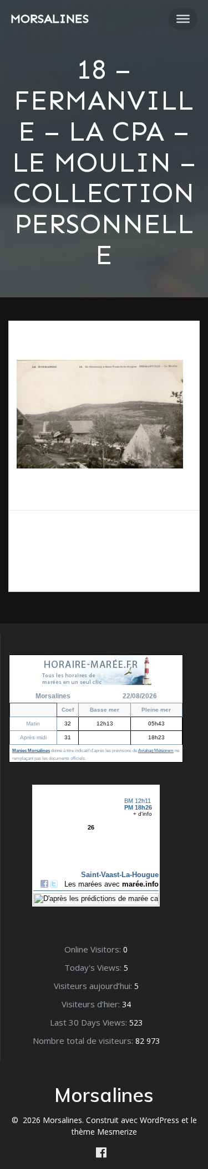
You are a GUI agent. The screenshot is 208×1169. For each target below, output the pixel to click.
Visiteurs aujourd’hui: (94, 985)
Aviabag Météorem (156, 750)
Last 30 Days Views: (89, 1022)
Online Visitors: (93, 949)
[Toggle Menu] (183, 19)
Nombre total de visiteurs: (84, 1040)
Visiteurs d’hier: (92, 1004)
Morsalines (50, 19)
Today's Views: (94, 967)
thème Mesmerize (104, 1131)
